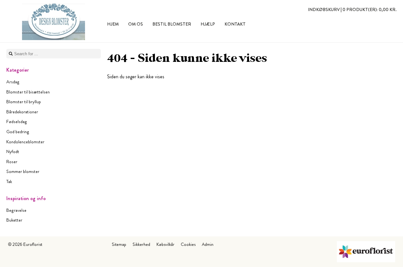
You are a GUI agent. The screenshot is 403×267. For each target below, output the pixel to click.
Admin (207, 244)
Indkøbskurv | (352, 9)
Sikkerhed (141, 244)
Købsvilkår (165, 244)
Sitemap (119, 244)
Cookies (188, 244)
